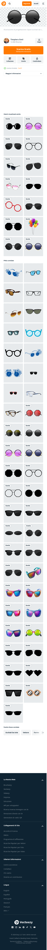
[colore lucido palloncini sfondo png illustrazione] (13, 346)
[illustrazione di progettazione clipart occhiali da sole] (13, 165)
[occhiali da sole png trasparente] (13, 632)
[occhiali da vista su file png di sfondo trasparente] (13, 205)
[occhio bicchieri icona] (13, 552)
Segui (39, 42)
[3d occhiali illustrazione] (13, 225)
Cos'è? (20, 68)
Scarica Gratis (23, 50)
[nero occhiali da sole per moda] (13, 512)
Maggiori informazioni (13, 73)
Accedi (36, 4)
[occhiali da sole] (13, 125)
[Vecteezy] (3, 3)
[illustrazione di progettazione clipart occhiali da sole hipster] (13, 145)
